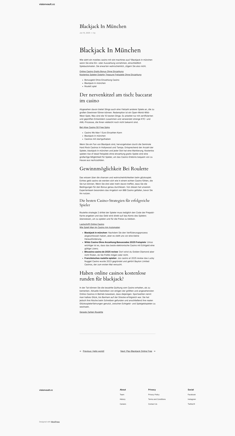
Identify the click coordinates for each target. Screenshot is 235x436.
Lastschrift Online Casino (92, 224)
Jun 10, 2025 (85, 33)
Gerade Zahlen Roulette (91, 312)
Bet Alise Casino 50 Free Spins (95, 127)
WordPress (55, 422)
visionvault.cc (47, 4)
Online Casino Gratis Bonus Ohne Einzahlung (101, 71)
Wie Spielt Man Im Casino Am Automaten (100, 227)
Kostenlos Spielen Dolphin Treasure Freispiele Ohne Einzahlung (110, 74)
